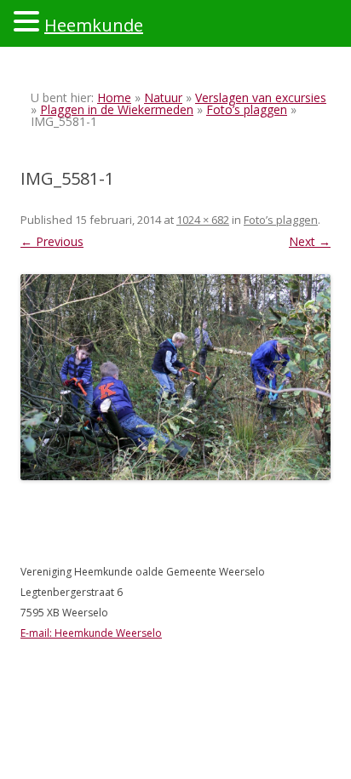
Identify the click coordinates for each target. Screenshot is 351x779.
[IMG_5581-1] (175, 377)
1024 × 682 (202, 219)
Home (114, 97)
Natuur (163, 97)
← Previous (51, 241)
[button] (29, 20)
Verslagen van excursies (260, 97)
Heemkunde (93, 25)
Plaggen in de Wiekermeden (116, 109)
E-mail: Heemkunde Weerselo (91, 633)
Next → (310, 241)
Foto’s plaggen (246, 109)
